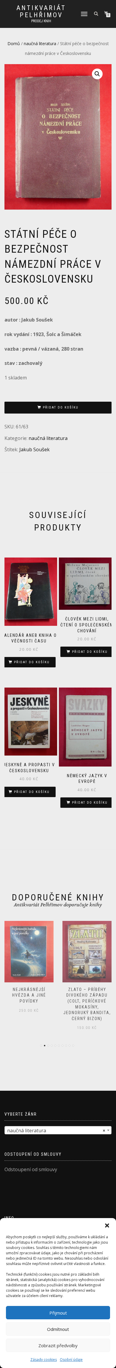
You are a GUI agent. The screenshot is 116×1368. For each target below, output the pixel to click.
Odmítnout (58, 1329)
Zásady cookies (43, 1359)
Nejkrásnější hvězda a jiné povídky (29, 995)
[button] (107, 1225)
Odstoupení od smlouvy (30, 1169)
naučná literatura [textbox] (56, 1130)
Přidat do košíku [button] (32, 662)
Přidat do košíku (61, 407)
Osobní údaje (71, 1359)
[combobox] (58, 1130)
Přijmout (58, 1313)
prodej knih (41, 21)
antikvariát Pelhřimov (41, 11)
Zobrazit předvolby (58, 1345)
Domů (13, 43)
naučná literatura (40, 43)
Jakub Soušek (34, 449)
